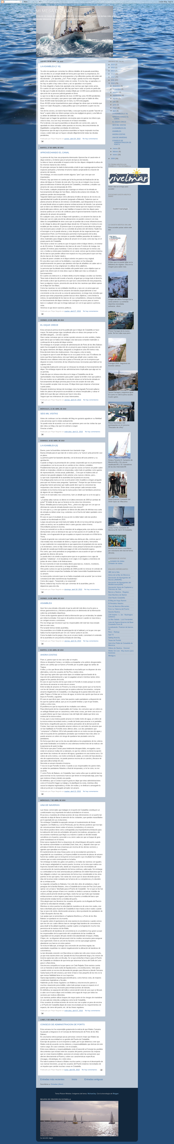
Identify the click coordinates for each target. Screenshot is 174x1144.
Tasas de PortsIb (114, 640)
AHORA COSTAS (48, 655)
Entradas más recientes (52, 1079)
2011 (113, 80)
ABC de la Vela (113, 572)
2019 (113, 64)
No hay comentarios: (90, 139)
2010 (113, 83)
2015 (113, 67)
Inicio (74, 1079)
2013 (113, 74)
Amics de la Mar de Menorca (119, 575)
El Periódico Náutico (115, 603)
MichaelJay (92, 1093)
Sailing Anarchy (114, 638)
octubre (116, 92)
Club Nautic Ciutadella (116, 598)
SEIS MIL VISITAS (49, 413)
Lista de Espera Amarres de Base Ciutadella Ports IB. (120, 623)
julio (114, 102)
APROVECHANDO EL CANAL (54, 152)
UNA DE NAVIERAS (50, 805)
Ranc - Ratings (113, 632)
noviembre (117, 89)
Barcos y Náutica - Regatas (118, 592)
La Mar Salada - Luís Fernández (120, 619)
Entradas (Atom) (57, 1084)
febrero (116, 151)
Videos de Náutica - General (118, 648)
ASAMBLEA (46, 603)
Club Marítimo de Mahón (117, 595)
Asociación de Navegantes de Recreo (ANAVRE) (119, 578)
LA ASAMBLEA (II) (49, 445)
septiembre (117, 95)
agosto (115, 98)
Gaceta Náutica (114, 612)
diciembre (117, 86)
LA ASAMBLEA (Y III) (50, 66)
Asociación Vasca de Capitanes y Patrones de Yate (120, 588)
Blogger (115, 1093)
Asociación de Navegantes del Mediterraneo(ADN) (119, 583)
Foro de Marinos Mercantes (118, 606)
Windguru (112, 656)
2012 (113, 77)
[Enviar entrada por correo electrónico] (42, 141)
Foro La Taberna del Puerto (118, 609)
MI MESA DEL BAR (54, 11)
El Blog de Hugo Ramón (117, 600)
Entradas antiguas (93, 1079)
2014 (113, 71)
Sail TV (111, 635)
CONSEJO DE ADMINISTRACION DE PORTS (62, 1024)
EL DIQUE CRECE (49, 325)
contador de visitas (115, 563)
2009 (113, 158)
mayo (115, 108)
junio (115, 105)
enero (115, 155)
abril (114, 111)
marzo (115, 148)
